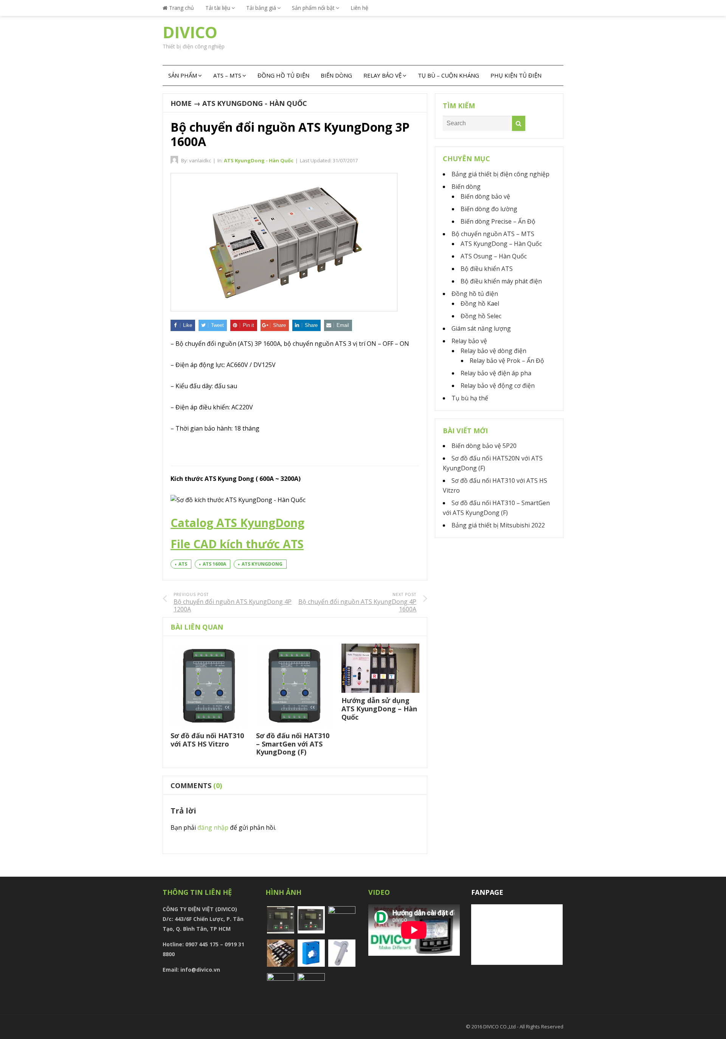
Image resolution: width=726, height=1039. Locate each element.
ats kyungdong (262, 564)
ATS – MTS (227, 75)
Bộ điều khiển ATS (487, 268)
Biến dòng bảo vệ (485, 196)
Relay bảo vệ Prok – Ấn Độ (507, 360)
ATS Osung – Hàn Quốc (494, 256)
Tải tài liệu (217, 7)
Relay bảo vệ (382, 75)
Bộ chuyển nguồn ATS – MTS (492, 234)
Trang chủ (181, 7)
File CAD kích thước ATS (237, 544)
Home (181, 103)
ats (182, 564)
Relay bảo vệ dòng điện (493, 351)
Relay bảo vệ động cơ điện (498, 385)
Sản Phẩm (182, 75)
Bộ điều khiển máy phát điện (501, 281)
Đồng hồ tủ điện (283, 75)
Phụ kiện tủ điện (515, 75)
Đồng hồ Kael (480, 303)
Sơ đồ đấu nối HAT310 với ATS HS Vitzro (207, 739)
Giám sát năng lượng (481, 328)
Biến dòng (336, 75)
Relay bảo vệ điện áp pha (496, 373)
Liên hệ (359, 7)
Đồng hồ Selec (481, 316)
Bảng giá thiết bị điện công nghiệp (500, 174)
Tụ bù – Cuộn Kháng (448, 75)
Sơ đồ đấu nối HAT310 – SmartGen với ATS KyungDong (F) (292, 743)
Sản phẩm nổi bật (313, 7)
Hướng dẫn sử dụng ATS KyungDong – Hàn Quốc (379, 708)
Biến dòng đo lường (489, 209)
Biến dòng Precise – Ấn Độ (498, 221)
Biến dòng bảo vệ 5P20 (484, 446)
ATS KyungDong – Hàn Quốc (501, 244)
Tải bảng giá (261, 7)
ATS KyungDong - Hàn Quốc (254, 103)
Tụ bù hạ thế (469, 398)
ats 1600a (214, 564)
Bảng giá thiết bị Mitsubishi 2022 (498, 525)
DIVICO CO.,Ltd (500, 1026)
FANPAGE (487, 892)
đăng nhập (212, 827)
